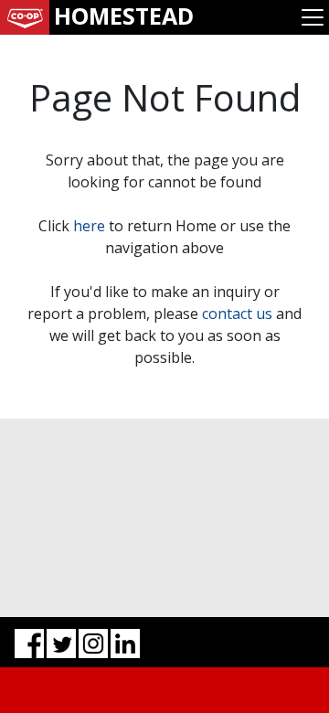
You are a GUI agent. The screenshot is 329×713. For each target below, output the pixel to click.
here (89, 226)
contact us (237, 313)
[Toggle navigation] (312, 17)
